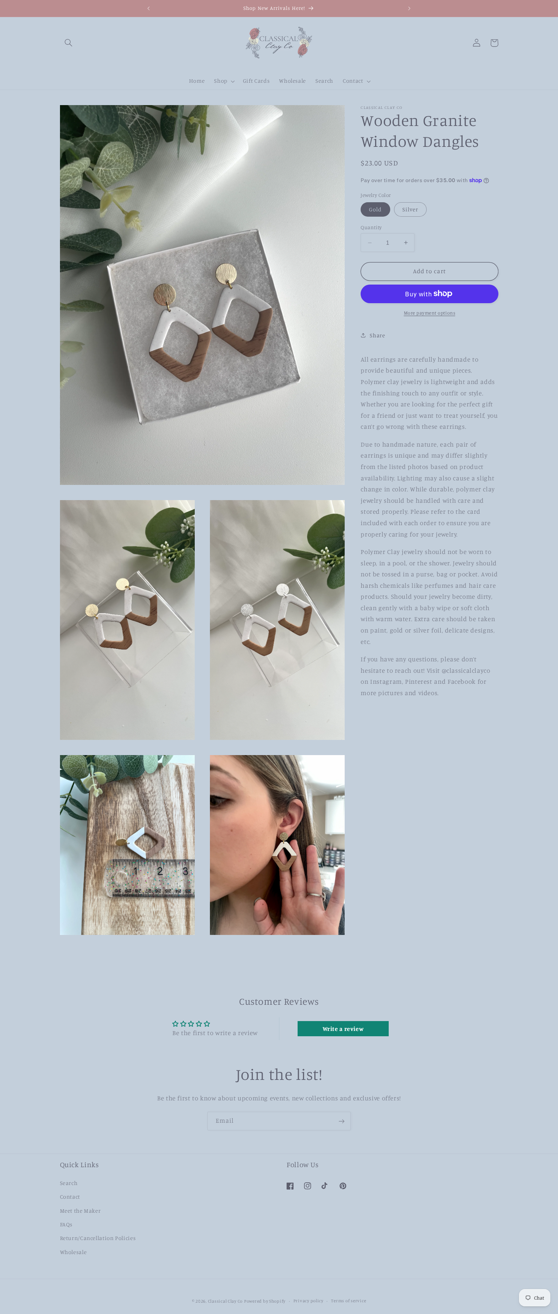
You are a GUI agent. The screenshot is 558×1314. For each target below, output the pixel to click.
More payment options (430, 312)
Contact (70, 1196)
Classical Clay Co (225, 1300)
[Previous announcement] (148, 8)
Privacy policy (308, 1300)
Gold (375, 209)
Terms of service (348, 1300)
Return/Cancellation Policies (98, 1238)
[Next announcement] (409, 8)
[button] (68, 43)
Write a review (343, 1028)
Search (69, 1182)
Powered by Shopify (264, 1300)
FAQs (66, 1224)
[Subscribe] (341, 1121)
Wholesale (73, 1251)
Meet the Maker (80, 1210)
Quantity (371, 227)
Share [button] (377, 335)
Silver (410, 209)
